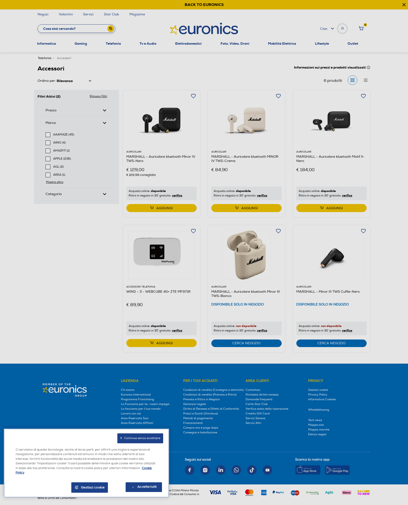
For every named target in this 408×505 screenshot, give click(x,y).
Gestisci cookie (93, 487)
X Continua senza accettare (140, 438)
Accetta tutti (147, 487)
